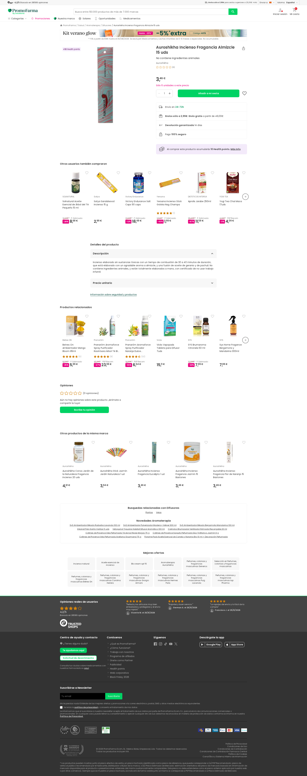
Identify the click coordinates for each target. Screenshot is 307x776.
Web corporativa (119, 672)
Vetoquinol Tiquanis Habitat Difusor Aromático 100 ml (139, 529)
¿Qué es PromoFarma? (123, 643)
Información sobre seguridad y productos (113, 294)
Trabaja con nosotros (122, 652)
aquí (86, 668)
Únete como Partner (121, 660)
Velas (158, 512)
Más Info (236, 149)
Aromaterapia (93, 25)
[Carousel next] (245, 196)
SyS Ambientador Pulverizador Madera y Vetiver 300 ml (150, 525)
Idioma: (286, 2)
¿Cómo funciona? (120, 648)
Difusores (106, 25)
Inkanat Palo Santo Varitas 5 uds (93, 529)
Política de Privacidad (71, 716)
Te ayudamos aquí (73, 650)
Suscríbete (114, 696)
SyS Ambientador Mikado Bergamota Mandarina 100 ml (207, 525)
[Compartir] (243, 48)
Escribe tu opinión (84, 409)
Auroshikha (162, 63)
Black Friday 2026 (119, 677)
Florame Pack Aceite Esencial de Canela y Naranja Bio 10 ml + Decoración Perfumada (186, 536)
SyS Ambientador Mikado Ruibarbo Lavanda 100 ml (95, 525)
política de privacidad (86, 707)
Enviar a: (264, 2)
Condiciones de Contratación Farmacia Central (223, 751)
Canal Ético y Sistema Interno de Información (225, 756)
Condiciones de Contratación (232, 749)
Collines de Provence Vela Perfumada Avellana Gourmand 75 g (110, 536)
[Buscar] (232, 11)
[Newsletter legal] (62, 707)
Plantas (149, 512)
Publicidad (115, 664)
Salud (81, 25)
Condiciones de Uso (237, 746)
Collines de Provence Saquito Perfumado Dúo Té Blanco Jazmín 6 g (186, 533)
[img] (105, 85)
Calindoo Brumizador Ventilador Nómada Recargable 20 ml (197, 529)
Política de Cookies (237, 754)
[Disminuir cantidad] (159, 93)
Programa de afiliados (122, 656)
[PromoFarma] (23, 12)
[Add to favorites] (244, 93)
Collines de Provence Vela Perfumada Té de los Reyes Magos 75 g (118, 533)
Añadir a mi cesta (208, 93)
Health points (117, 668)
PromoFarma (69, 25)
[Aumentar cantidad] (170, 93)
